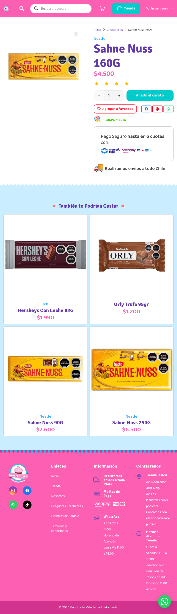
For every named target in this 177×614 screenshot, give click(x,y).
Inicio (97, 30)
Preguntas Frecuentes (67, 506)
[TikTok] (27, 505)
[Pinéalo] (157, 109)
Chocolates (115, 30)
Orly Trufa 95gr (131, 304)
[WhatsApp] (13, 505)
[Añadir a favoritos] (79, 314)
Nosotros (58, 496)
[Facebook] (27, 490)
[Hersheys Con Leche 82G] (45, 217)
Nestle (100, 38)
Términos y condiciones (59, 529)
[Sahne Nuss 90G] (45, 329)
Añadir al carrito (150, 95)
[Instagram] (13, 490)
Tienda (56, 486)
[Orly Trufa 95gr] (131, 217)
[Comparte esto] (146, 109)
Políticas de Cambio (65, 516)
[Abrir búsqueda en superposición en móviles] (61, 8)
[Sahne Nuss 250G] (131, 329)
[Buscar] (22, 8)
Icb (45, 304)
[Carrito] (102, 8)
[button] (159, 8)
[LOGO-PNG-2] (6, 8)
